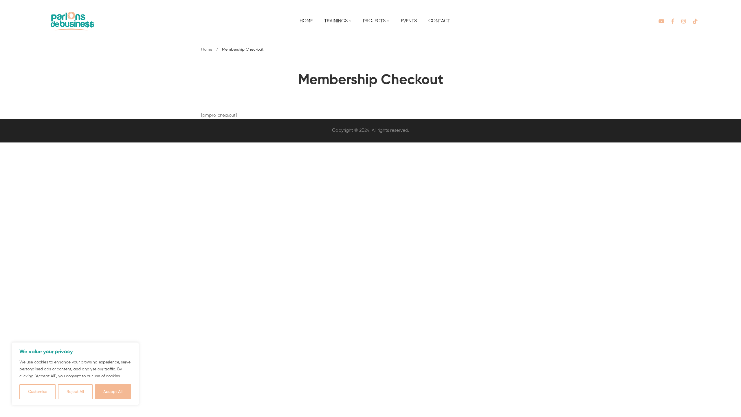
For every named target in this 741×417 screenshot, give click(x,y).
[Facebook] (672, 21)
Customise (37, 392)
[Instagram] (683, 21)
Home (206, 49)
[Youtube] (661, 21)
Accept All (112, 392)
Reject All (75, 392)
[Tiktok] (695, 21)
